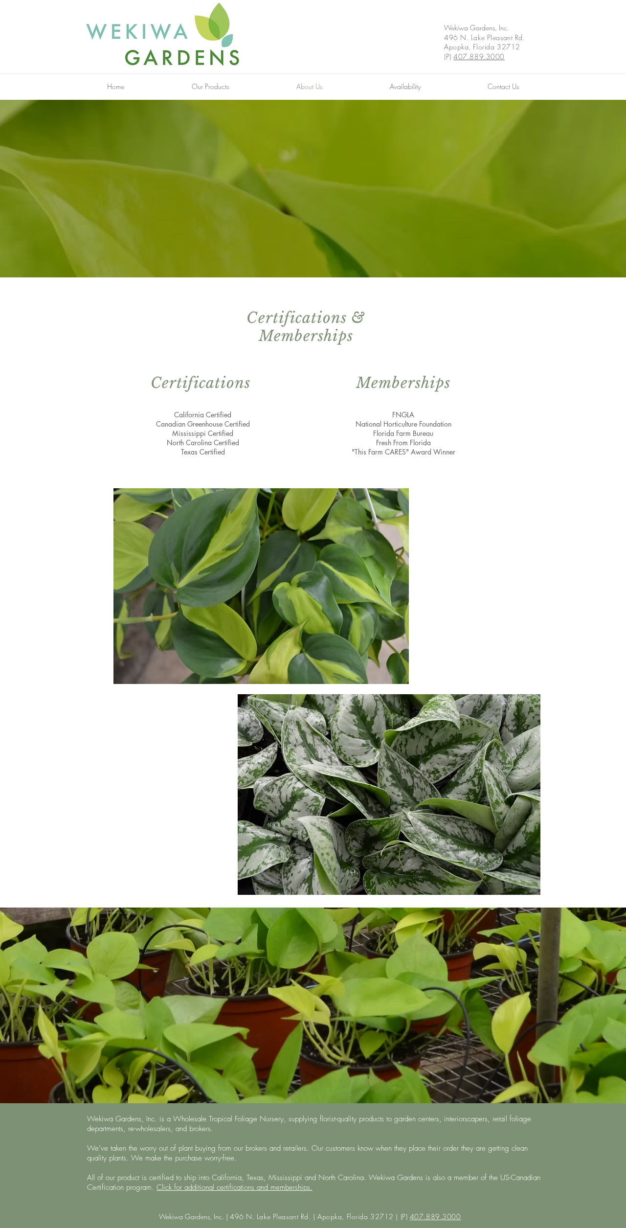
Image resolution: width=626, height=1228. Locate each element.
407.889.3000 (479, 56)
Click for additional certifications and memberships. (234, 1187)
